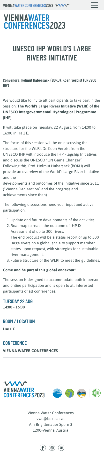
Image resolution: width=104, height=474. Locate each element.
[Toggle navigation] (95, 5)
